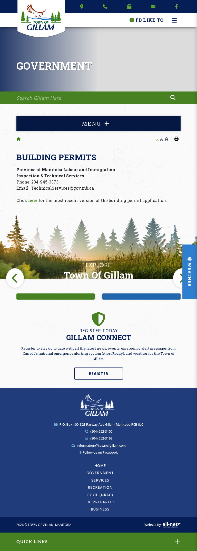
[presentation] (15, 278)
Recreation (100, 487)
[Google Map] (81, 6)
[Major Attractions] (141, 296)
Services (100, 480)
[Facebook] (176, 6)
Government (100, 472)
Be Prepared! (100, 501)
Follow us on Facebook (100, 452)
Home (100, 465)
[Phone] (105, 6)
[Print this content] (176, 139)
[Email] (153, 6)
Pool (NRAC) (100, 494)
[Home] (18, 139)
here (32, 200)
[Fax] (129, 6)
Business (100, 509)
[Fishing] (55, 296)
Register (98, 373)
